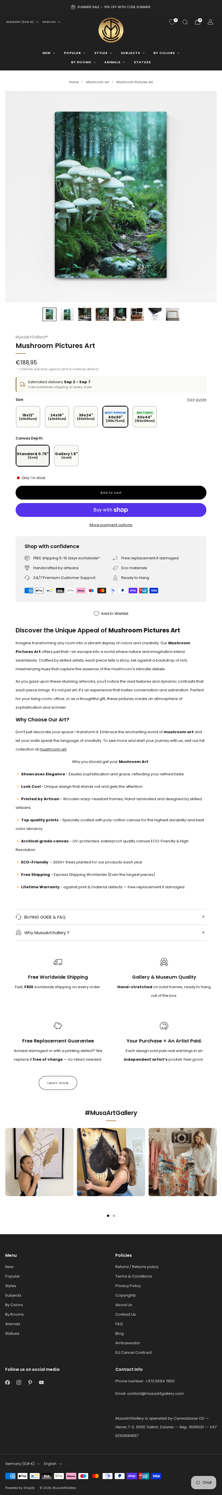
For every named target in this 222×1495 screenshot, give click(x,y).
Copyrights (125, 1295)
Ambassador (127, 1343)
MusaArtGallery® (32, 337)
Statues (142, 62)
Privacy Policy (128, 1286)
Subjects (130, 53)
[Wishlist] (172, 22)
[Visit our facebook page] (7, 1382)
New (46, 53)
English (49, 22)
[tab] (108, 1216)
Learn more (58, 1083)
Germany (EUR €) (20, 22)
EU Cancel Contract (133, 1352)
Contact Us (125, 1314)
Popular (72, 53)
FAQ (119, 1324)
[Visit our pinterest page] (30, 1382)
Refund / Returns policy (136, 1266)
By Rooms (81, 62)
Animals (112, 62)
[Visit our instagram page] (18, 1382)
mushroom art (53, 749)
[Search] (185, 22)
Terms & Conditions (133, 1276)
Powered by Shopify (20, 1488)
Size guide (196, 399)
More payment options (111, 525)
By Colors (164, 53)
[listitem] (111, 7)
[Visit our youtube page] (41, 1382)
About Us (123, 1305)
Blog (119, 1333)
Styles (101, 53)
